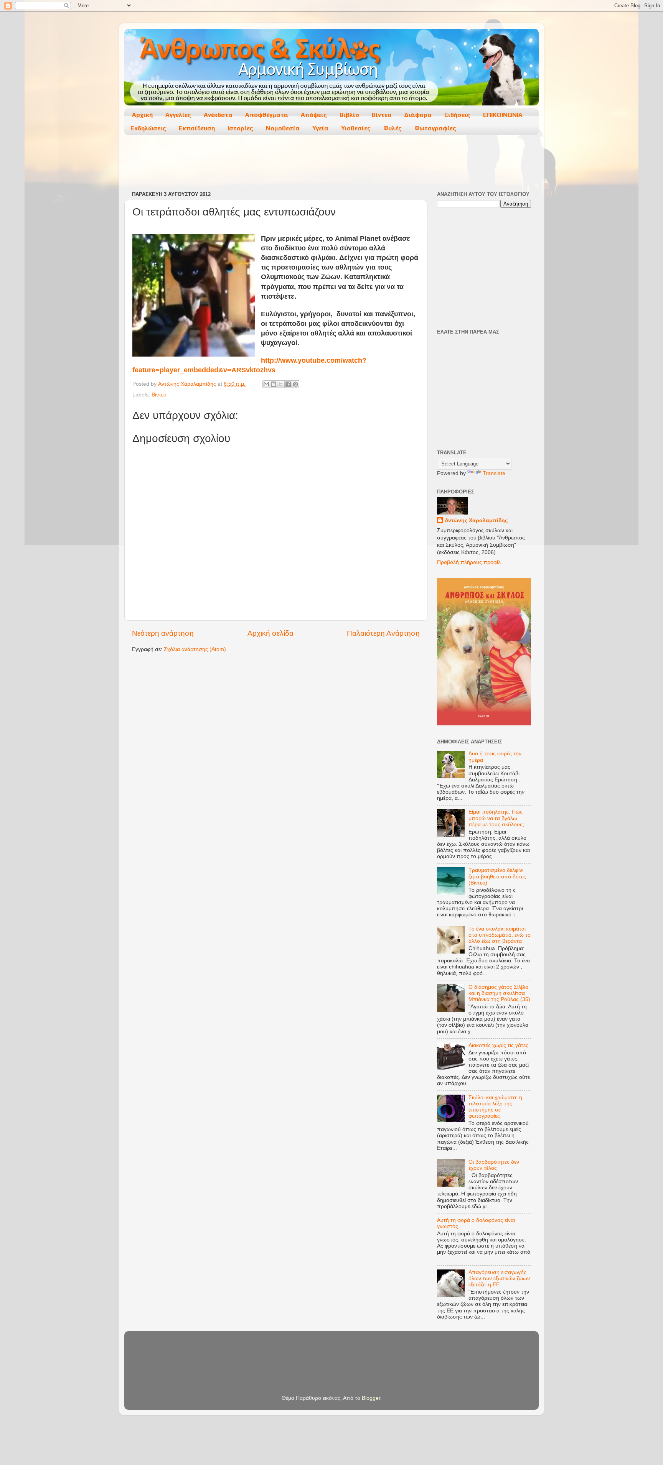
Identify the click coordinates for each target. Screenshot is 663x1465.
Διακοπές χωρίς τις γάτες (498, 1045)
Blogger (371, 1398)
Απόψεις (314, 114)
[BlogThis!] (273, 384)
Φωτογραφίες (435, 128)
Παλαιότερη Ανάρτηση (383, 633)
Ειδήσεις (457, 114)
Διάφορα (418, 114)
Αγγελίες (178, 114)
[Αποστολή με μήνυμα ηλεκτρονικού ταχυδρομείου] (266, 384)
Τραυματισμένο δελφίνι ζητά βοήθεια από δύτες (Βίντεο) (497, 876)
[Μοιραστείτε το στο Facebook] (288, 384)
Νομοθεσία (283, 128)
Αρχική (142, 114)
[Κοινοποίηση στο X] (281, 384)
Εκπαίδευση (197, 128)
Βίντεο (381, 114)
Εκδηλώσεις (148, 128)
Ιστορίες (240, 128)
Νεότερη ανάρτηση (163, 633)
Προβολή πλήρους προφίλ (469, 562)
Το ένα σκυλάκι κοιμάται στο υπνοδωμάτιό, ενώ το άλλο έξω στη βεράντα (499, 935)
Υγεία (320, 128)
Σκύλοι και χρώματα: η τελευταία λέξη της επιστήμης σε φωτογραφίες (495, 1107)
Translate (494, 473)
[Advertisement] (331, 163)
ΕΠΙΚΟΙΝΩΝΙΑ (503, 114)
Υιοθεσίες (356, 128)
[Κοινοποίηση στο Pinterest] (295, 384)
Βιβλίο (349, 114)
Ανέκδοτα (218, 114)
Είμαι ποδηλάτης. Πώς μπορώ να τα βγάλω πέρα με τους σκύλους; (496, 818)
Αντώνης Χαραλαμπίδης (476, 520)
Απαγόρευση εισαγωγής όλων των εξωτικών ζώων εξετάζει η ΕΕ (499, 1278)
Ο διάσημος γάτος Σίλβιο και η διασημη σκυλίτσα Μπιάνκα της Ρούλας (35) (499, 993)
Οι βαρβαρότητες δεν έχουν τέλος (493, 1165)
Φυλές (392, 128)
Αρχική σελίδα (270, 633)
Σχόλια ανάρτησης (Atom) (195, 649)
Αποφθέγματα (266, 114)
